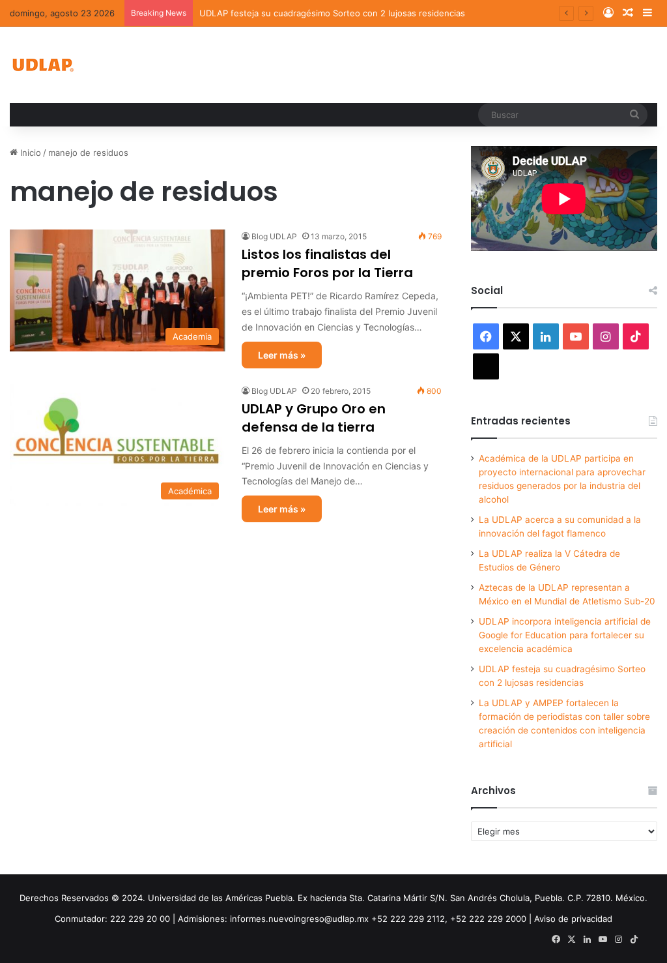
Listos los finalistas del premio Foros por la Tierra (327, 263)
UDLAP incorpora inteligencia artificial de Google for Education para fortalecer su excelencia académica (565, 635)
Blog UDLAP (274, 236)
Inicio (29, 152)
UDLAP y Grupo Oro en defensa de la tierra (314, 418)
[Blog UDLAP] (42, 65)
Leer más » (281, 355)
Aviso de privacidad (573, 918)
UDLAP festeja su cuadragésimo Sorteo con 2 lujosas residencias (332, 13)
